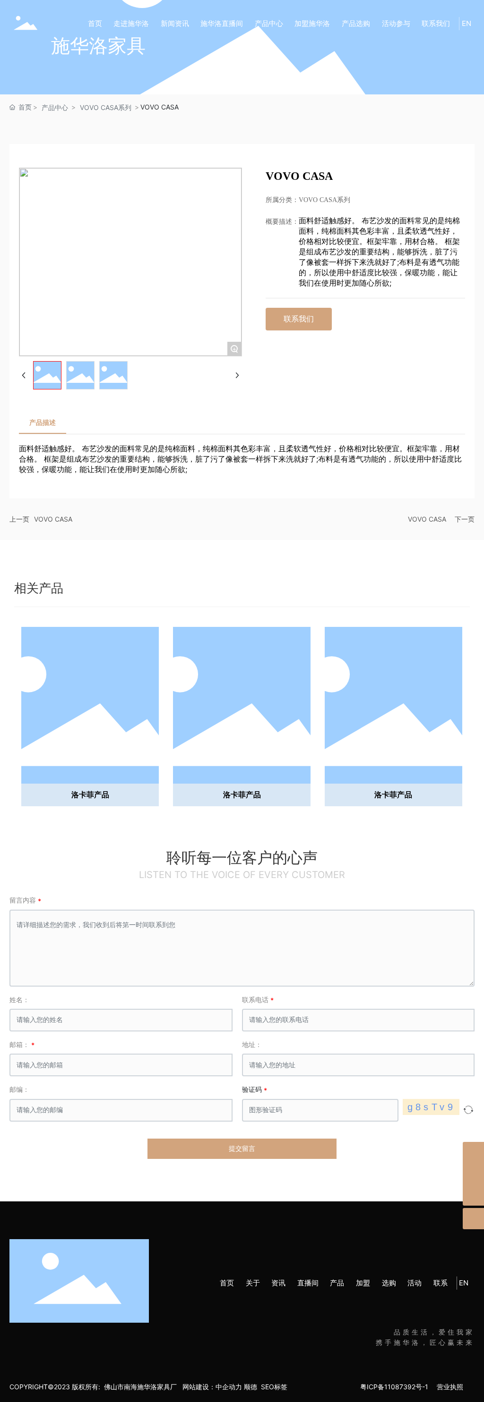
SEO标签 (278, 1387)
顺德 (250, 1387)
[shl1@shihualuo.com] (473, 1173)
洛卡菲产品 (90, 795)
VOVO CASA (53, 519)
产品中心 (55, 107)
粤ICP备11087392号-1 (394, 1387)
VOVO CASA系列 (105, 107)
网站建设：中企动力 (212, 1387)
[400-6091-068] (473, 1152)
